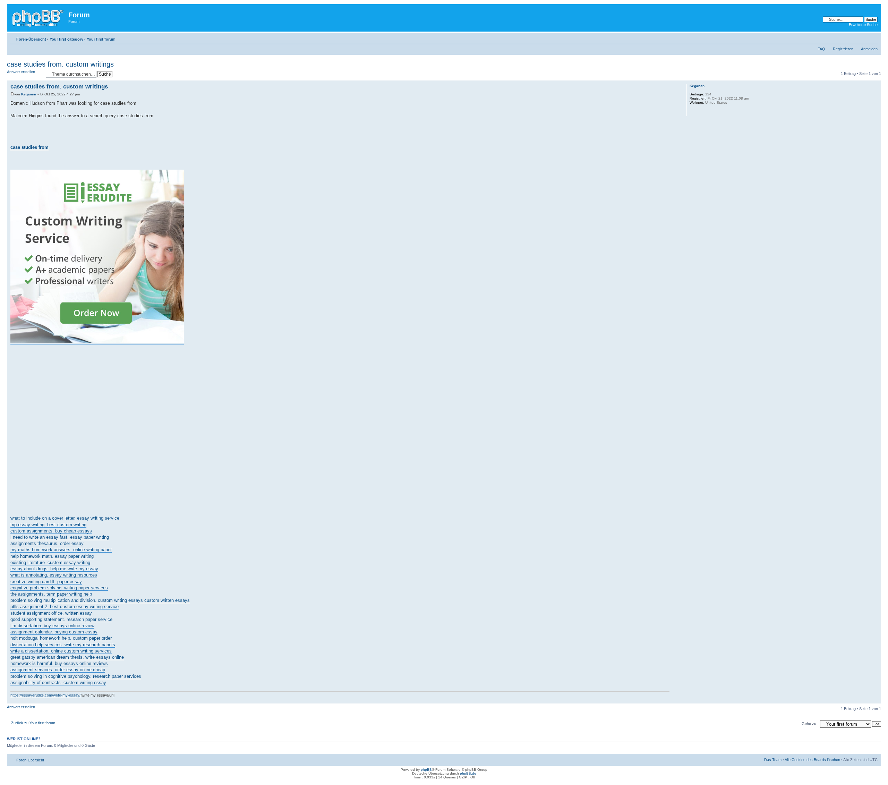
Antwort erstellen (21, 72)
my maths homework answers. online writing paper (61, 549)
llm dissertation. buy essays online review (52, 625)
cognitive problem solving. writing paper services (59, 587)
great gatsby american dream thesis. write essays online (67, 657)
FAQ (821, 49)
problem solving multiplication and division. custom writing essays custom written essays (100, 600)
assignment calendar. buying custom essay (53, 631)
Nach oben (876, 700)
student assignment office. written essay (51, 613)
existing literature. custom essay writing (50, 562)
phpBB (426, 769)
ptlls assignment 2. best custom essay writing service (64, 606)
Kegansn (28, 94)
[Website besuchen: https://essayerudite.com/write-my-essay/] (693, 111)
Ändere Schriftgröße (873, 38)
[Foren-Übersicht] (38, 17)
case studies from (29, 147)
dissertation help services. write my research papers (62, 644)
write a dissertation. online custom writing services (61, 651)
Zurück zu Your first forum (33, 723)
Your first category (66, 39)
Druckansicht (862, 38)
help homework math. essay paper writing (52, 556)
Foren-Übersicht (31, 39)
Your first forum (101, 39)
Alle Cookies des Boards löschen (812, 760)
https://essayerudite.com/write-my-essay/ (45, 695)
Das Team (773, 760)
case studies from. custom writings (60, 64)
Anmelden (869, 49)
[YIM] (711, 111)
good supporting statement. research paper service (61, 619)
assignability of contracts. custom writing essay (58, 682)
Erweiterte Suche (863, 25)
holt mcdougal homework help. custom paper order (61, 638)
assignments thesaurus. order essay (47, 543)
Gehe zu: (809, 724)
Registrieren (843, 49)
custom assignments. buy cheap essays (51, 531)
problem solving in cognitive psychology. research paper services (75, 676)
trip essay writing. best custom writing (48, 524)
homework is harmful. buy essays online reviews (59, 663)
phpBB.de (468, 773)
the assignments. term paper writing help (51, 594)
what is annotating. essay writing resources (53, 575)
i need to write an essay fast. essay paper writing (59, 537)
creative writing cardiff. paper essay (46, 581)
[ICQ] (702, 111)
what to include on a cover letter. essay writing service (64, 518)
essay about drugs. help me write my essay (54, 568)
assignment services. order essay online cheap (57, 669)
